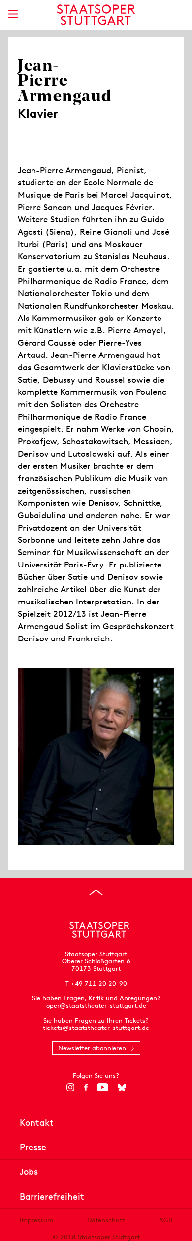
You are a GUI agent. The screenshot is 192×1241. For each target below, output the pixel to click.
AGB (165, 1220)
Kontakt (37, 1122)
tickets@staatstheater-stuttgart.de (96, 1028)
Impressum (36, 1220)
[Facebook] (86, 1087)
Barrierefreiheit (52, 1196)
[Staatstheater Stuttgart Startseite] (96, 14)
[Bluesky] (122, 1087)
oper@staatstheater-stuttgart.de (96, 1005)
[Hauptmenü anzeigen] (13, 14)
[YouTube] (102, 1087)
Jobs (29, 1171)
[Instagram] (70, 1087)
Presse (33, 1147)
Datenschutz (106, 1220)
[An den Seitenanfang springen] (96, 892)
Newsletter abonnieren (92, 1048)
